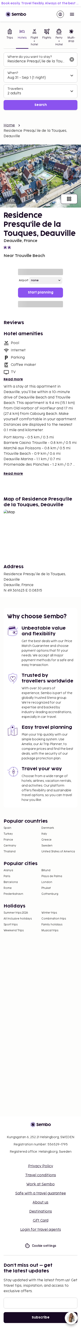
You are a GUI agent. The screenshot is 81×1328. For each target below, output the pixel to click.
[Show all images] (69, 199)
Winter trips (49, 913)
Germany (10, 845)
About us (40, 1202)
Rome (8, 888)
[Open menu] (72, 14)
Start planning (40, 292)
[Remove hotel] (71, 59)
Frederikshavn (13, 894)
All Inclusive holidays (18, 918)
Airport (23, 280)
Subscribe (41, 1317)
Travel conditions (40, 1175)
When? (12, 73)
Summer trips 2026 (16, 913)
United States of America (58, 851)
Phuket (46, 888)
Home (9, 125)
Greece (46, 839)
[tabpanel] (40, 81)
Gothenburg (49, 894)
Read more (13, 379)
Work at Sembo (40, 1184)
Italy (44, 834)
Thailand (10, 851)
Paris (7, 876)
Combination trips (53, 918)
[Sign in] (60, 14)
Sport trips (11, 924)
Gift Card (40, 1220)
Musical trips (49, 930)
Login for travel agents (40, 1230)
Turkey (8, 834)
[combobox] (36, 61)
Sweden (46, 845)
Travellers (15, 89)
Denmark (47, 828)
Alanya (8, 870)
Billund (45, 870)
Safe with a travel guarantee (40, 1193)
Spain (7, 828)
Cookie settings (44, 1245)
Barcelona (11, 882)
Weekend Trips (14, 930)
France (8, 839)
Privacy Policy (40, 1166)
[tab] (10, 38)
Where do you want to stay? (29, 57)
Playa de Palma (51, 876)
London (46, 882)
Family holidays (51, 924)
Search (40, 104)
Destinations (40, 1211)
